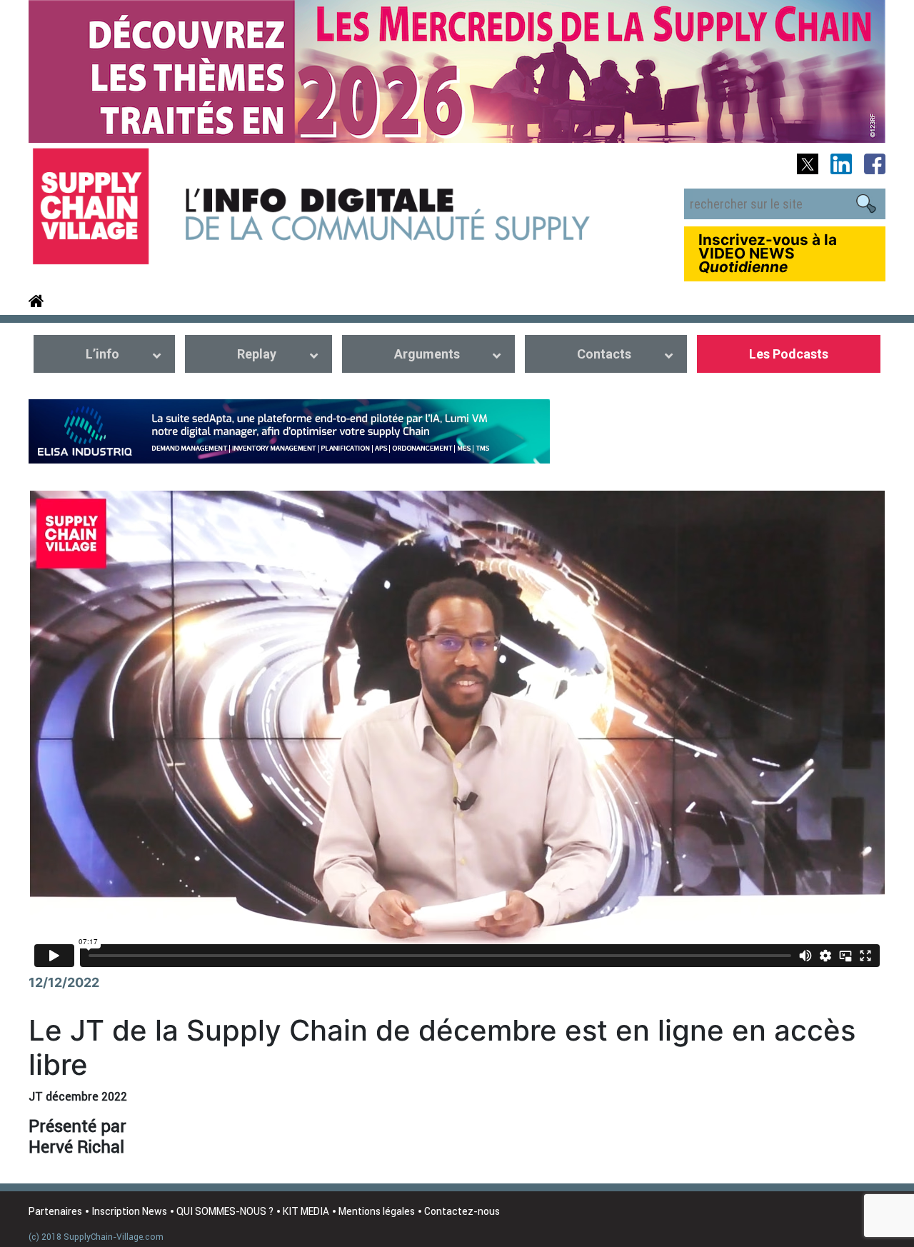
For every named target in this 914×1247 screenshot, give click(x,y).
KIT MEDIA (306, 1211)
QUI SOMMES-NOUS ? (224, 1211)
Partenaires (55, 1211)
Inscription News (129, 1211)
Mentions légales (376, 1211)
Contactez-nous (462, 1211)
